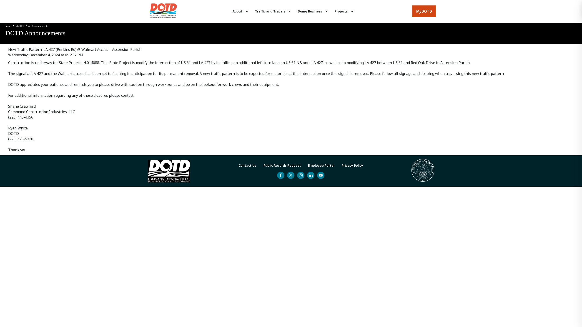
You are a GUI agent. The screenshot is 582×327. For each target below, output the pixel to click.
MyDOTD (20, 26)
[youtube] (320, 175)
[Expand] (246, 11)
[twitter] (290, 175)
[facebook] (280, 175)
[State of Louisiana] (422, 171)
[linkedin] (310, 175)
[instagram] (300, 175)
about (8, 26)
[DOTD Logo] (163, 11)
